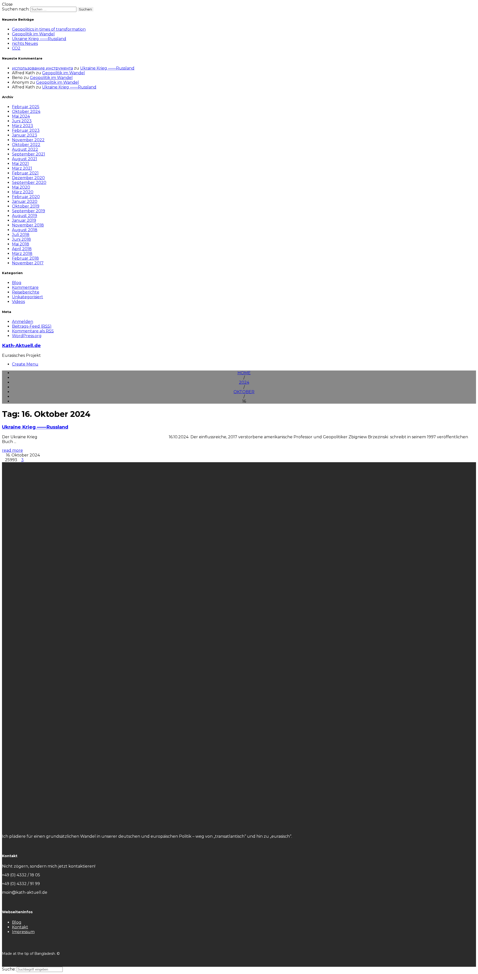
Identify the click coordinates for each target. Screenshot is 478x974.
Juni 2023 (22, 121)
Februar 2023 (26, 130)
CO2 (16, 48)
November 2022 (28, 140)
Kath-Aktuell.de (21, 345)
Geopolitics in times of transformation (49, 29)
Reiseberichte (25, 292)
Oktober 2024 (26, 111)
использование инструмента (42, 68)
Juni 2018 (21, 239)
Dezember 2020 (28, 177)
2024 (244, 382)
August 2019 (24, 215)
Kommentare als (33, 331)
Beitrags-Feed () (32, 326)
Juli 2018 (20, 234)
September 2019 (28, 211)
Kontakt (20, 927)
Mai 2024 (21, 116)
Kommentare (25, 287)
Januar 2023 (24, 135)
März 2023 (22, 125)
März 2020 (22, 192)
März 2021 (22, 168)
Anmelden (22, 321)
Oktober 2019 (25, 206)
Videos (18, 301)
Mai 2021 (20, 163)
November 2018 (28, 225)
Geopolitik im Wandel (33, 34)
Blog (16, 282)
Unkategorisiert (27, 297)
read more (12, 450)
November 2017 (28, 263)
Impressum (23, 931)
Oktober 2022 (26, 144)
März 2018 (22, 253)
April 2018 (22, 248)
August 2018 (24, 229)
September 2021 (28, 154)
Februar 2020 (26, 196)
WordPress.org (27, 335)
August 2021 (24, 158)
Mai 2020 (21, 187)
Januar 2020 (24, 201)
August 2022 (25, 149)
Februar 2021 (25, 173)
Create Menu (25, 364)
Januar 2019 (24, 220)
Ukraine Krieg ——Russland (39, 38)
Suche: (9, 969)
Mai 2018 (20, 244)
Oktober (244, 391)
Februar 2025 (25, 106)
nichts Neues (25, 43)
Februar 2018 (25, 258)
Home (244, 373)
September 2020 (29, 182)
